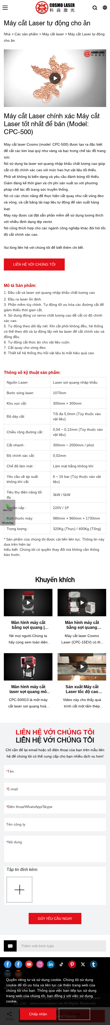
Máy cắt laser (53, 34)
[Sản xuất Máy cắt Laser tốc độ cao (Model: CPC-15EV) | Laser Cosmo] (82, 667)
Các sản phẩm (26, 34)
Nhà (7, 34)
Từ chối (74, 1014)
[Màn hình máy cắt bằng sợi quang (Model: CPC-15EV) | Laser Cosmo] (82, 602)
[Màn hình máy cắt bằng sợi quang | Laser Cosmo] (28, 602)
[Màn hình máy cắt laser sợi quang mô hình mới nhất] (28, 667)
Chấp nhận (38, 1014)
